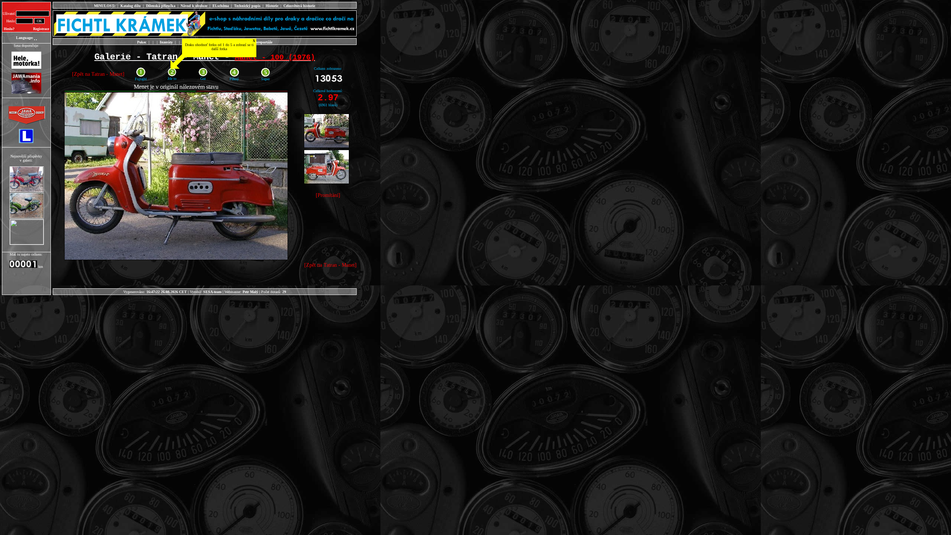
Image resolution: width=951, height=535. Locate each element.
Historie (272, 6)
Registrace (41, 29)
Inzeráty (166, 42)
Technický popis (247, 6)
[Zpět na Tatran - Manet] (98, 74)
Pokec (141, 42)
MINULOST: (104, 6)
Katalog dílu (130, 6)
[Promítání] (328, 195)
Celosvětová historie (299, 6)
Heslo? (9, 29)
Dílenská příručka (160, 6)
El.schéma (220, 6)
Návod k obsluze (194, 6)
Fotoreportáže (261, 42)
